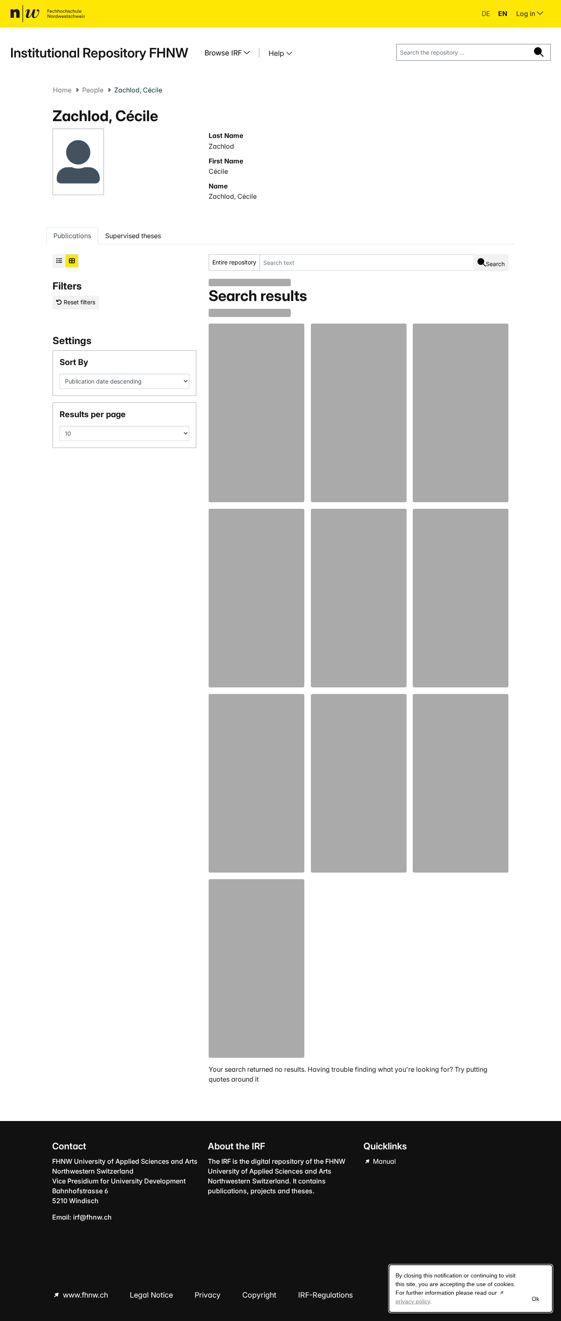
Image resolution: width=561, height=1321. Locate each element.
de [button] (487, 13)
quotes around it (234, 1079)
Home (62, 90)
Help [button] (277, 53)
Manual (383, 1161)
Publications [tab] (72, 236)
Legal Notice (152, 1295)
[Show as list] (59, 260)
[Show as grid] (71, 260)
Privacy (209, 1295)
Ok (535, 1299)
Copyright (260, 1295)
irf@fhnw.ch (92, 1217)
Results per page (93, 414)
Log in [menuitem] (526, 13)
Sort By (74, 362)
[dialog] (471, 1288)
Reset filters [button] (78, 302)
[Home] (47, 13)
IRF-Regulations (325, 1295)
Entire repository (234, 262)
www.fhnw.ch (85, 1295)
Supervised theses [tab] (133, 236)
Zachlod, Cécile (233, 196)
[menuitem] (230, 53)
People (92, 90)
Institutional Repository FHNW (99, 53)
